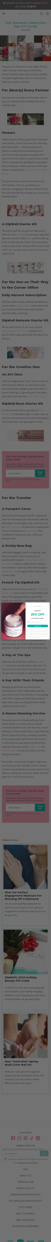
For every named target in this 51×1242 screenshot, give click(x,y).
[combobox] (29, 622)
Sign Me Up (37, 626)
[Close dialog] (48, 604)
